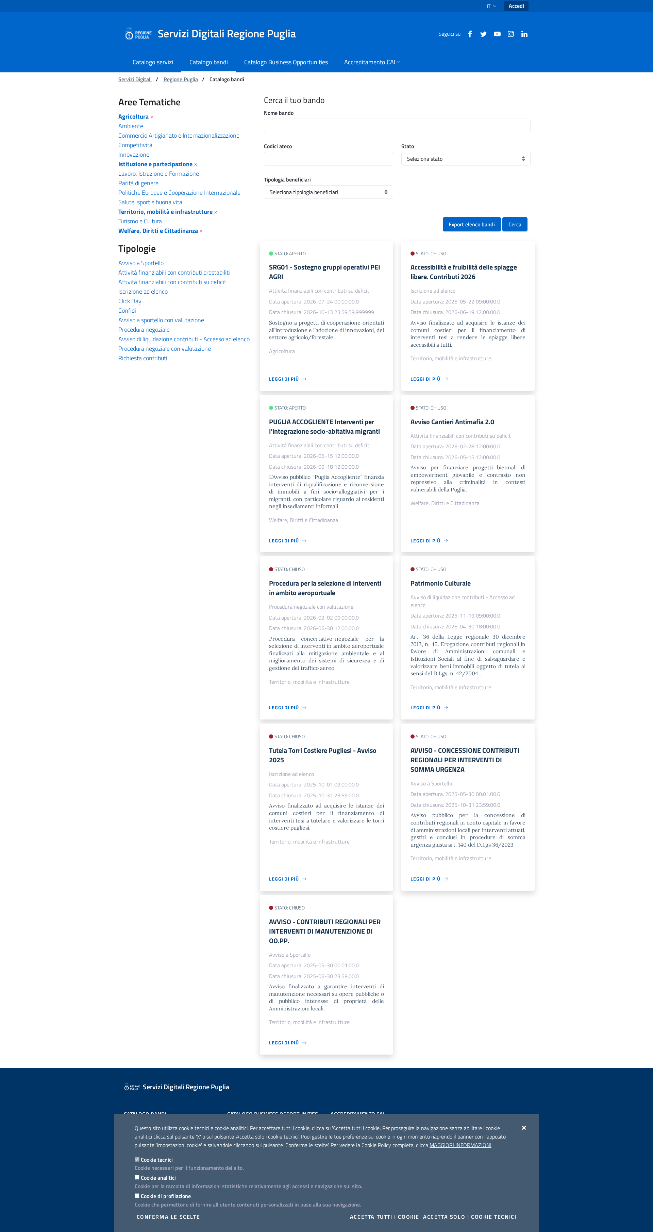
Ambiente (130, 126)
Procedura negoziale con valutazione (164, 348)
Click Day (129, 301)
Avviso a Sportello (141, 262)
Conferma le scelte (168, 1216)
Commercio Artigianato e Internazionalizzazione (178, 135)
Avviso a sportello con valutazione (161, 320)
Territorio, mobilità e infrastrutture (165, 211)
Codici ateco (278, 146)
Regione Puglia (181, 79)
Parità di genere (138, 183)
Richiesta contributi (142, 358)
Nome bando (279, 113)
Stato (407, 146)
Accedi (516, 6)
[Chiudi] (524, 1127)
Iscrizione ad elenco (143, 291)
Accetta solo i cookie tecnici (469, 1216)
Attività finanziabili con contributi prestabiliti (174, 272)
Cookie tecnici (157, 1160)
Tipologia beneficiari (287, 179)
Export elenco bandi (472, 224)
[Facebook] (467, 33)
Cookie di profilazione (166, 1196)
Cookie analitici (158, 1178)
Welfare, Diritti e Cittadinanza (158, 230)
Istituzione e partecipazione (155, 164)
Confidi (127, 310)
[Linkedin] (522, 33)
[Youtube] (494, 33)
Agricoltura (133, 116)
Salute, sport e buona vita (150, 202)
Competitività (135, 145)
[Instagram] (508, 33)
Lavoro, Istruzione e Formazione (158, 173)
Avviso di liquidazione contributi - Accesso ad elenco (184, 339)
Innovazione (133, 154)
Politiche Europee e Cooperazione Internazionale (179, 192)
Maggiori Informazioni (460, 1145)
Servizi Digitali (135, 79)
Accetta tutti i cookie (384, 1216)
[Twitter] (481, 33)
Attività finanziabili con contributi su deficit (172, 282)
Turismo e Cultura (140, 221)
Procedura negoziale (144, 329)
